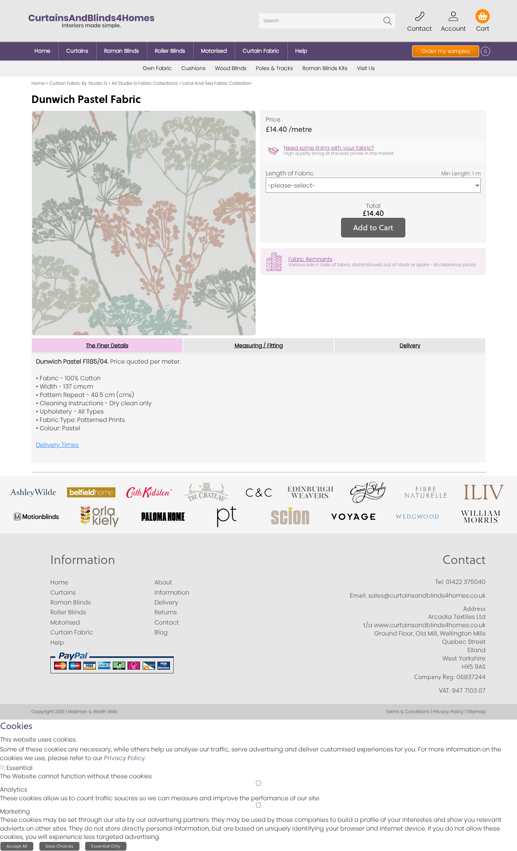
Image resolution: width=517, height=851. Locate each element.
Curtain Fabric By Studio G (78, 83)
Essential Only (105, 846)
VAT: (444, 690)
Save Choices (59, 846)
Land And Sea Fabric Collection (217, 83)
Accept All (16, 846)
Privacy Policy (124, 758)
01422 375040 (466, 582)
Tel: (439, 582)
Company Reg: (434, 677)
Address (474, 608)
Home (38, 83)
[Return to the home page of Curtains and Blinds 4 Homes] (91, 20)
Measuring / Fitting (259, 345)
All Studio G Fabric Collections (145, 83)
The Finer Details (107, 345)
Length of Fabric (290, 173)
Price (273, 120)
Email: (358, 595)
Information (82, 559)
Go (387, 20)
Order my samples (446, 51)
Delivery (410, 345)
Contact (464, 559)
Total (373, 206)
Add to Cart (373, 227)
